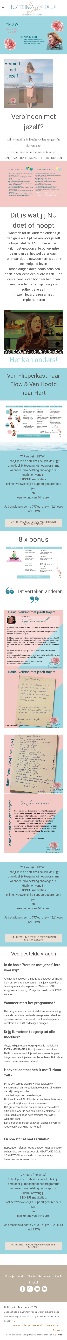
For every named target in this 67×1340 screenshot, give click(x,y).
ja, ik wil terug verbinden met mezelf (33, 1245)
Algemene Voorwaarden (42, 1325)
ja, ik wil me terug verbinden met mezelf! (33, 523)
